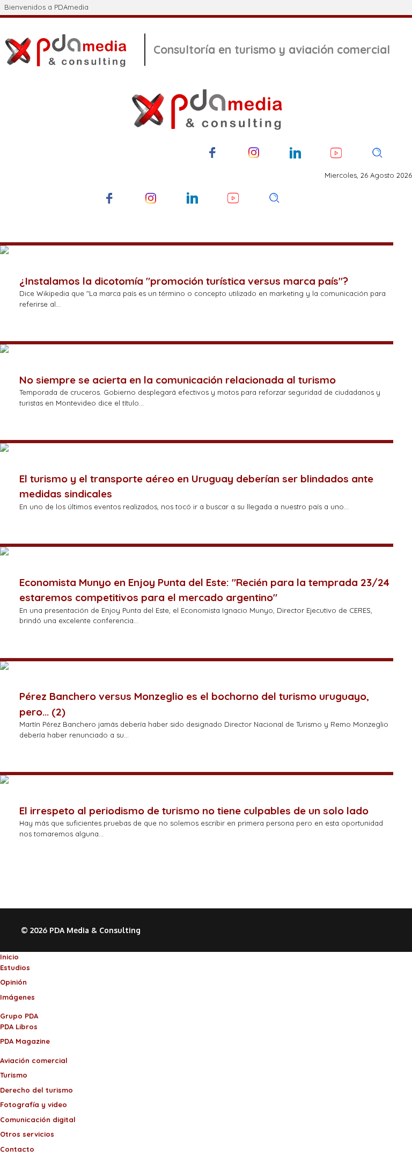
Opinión (13, 982)
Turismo (13, 1075)
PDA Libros (19, 1026)
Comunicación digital (38, 1119)
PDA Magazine (25, 1041)
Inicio (9, 956)
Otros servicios (27, 1134)
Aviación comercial (34, 1060)
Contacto (17, 1149)
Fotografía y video (33, 1104)
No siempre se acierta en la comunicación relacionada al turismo (177, 379)
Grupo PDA (19, 1016)
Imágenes (17, 997)
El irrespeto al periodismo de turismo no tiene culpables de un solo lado (194, 810)
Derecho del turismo (36, 1090)
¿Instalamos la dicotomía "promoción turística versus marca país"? (183, 281)
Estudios (15, 967)
